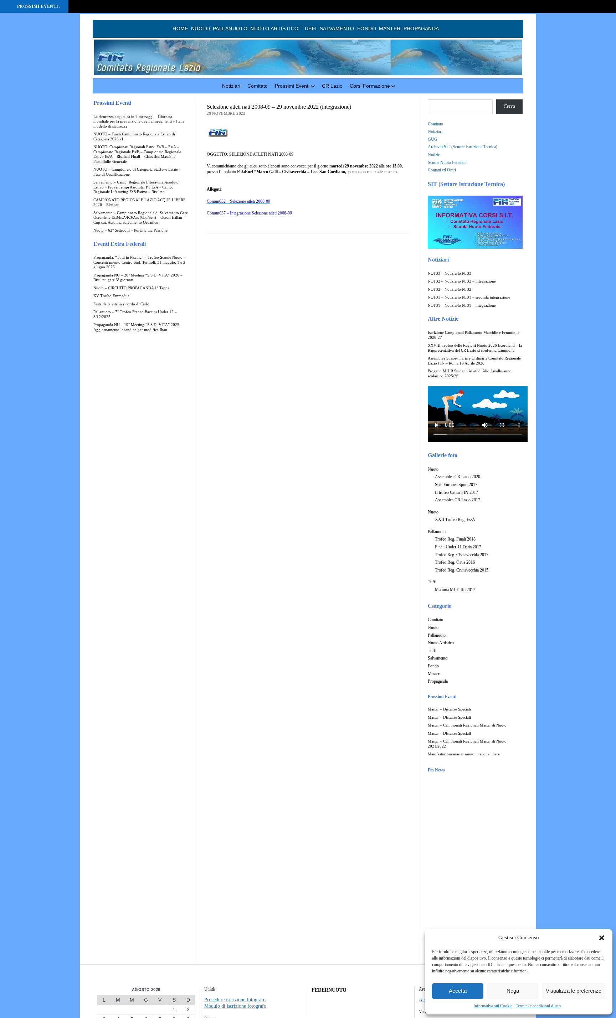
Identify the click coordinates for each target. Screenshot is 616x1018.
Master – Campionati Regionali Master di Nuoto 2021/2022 (467, 743)
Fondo (366, 28)
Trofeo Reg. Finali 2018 (455, 539)
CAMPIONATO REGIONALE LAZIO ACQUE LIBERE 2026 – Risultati (139, 202)
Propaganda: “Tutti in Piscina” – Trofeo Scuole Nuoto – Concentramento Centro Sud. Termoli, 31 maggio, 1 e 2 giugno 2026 (139, 262)
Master (390, 28)
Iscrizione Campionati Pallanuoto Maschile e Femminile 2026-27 (473, 335)
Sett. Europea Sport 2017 (456, 484)
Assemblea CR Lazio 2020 (457, 476)
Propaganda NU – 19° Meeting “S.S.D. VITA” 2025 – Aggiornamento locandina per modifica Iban (138, 327)
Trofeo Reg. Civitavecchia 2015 (461, 570)
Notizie (434, 154)
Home (180, 28)
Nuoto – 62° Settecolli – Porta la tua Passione (130, 230)
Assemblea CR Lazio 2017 (457, 499)
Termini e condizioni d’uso (538, 1005)
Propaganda (421, 28)
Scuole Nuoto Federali (447, 162)
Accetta (458, 991)
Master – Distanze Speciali (449, 709)
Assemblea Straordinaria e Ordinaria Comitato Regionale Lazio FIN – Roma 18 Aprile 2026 (474, 360)
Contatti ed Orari (442, 169)
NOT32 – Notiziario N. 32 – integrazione (462, 281)
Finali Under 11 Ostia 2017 (458, 546)
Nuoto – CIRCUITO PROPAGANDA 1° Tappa (131, 288)
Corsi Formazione (370, 86)
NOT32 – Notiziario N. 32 (449, 289)
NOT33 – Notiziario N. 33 (449, 273)
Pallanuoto (230, 28)
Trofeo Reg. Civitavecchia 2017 (461, 554)
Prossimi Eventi (292, 86)
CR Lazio (332, 86)
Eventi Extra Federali (119, 244)
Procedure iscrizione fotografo (235, 999)
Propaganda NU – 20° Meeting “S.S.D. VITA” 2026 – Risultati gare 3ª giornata (138, 277)
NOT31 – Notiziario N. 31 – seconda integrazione (469, 297)
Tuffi (309, 28)
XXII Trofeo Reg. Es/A (455, 519)
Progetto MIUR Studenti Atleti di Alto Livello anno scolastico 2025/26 (470, 373)
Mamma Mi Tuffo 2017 (455, 589)
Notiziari (231, 86)
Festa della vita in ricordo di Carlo (121, 304)
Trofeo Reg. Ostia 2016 (455, 562)
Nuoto (200, 28)
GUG (432, 139)
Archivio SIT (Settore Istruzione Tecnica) (462, 146)
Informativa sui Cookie (492, 1005)
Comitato (257, 86)
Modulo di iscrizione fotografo (235, 1006)
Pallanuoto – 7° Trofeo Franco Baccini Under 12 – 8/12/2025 (135, 314)
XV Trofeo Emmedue (111, 296)
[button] (601, 937)
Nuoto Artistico (274, 28)
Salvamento (337, 28)
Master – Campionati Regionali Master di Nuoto (467, 725)
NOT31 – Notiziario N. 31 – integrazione (462, 306)
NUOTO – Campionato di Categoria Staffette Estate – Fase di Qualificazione (137, 171)
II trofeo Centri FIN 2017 (456, 492)
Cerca (509, 106)
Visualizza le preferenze (573, 991)
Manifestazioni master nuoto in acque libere (464, 754)
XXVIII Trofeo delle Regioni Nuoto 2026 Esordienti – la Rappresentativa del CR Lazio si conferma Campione (475, 347)
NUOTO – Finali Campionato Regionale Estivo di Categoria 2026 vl (134, 136)
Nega (513, 991)
